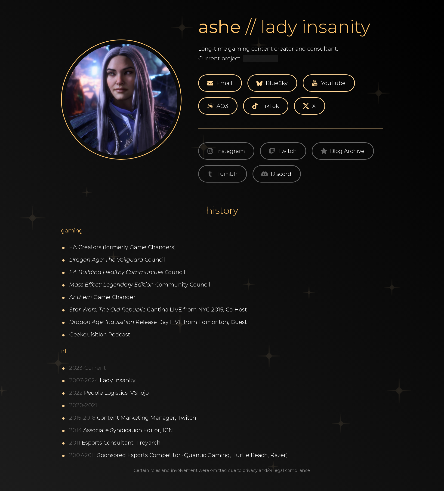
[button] (220, 83)
